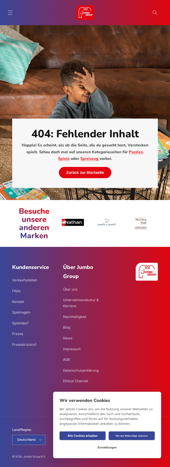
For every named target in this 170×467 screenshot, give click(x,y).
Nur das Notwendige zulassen (132, 436)
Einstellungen (107, 447)
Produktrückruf (24, 344)
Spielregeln (21, 312)
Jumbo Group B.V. (34, 456)
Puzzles (136, 152)
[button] (10, 12)
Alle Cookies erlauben (83, 435)
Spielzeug (89, 158)
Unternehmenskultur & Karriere (81, 303)
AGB (66, 359)
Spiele (64, 158)
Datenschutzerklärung (81, 370)
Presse (17, 334)
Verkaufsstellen (24, 280)
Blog (66, 327)
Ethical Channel (75, 381)
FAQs (16, 291)
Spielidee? (20, 323)
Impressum (72, 349)
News (67, 338)
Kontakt (18, 302)
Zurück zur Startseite (85, 172)
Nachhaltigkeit (74, 317)
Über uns (70, 289)
